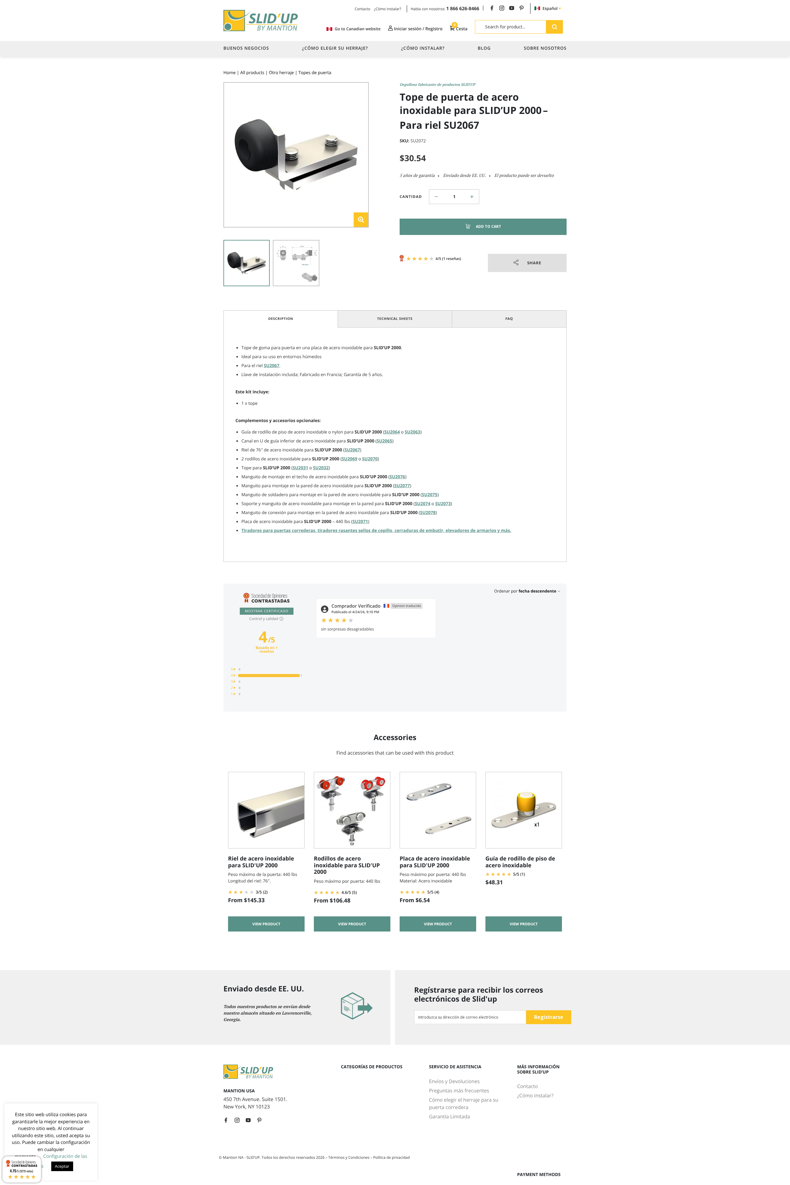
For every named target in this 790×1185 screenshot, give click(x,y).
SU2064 (392, 432)
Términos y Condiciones (349, 1157)
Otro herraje (281, 73)
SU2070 (369, 459)
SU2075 (429, 495)
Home (229, 73)
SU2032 (320, 468)
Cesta (461, 29)
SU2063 (412, 432)
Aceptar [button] (62, 1166)
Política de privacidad (391, 1157)
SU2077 (402, 486)
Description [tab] (280, 318)
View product (266, 924)
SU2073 (443, 504)
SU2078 (427, 513)
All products (252, 73)
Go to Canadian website (357, 29)
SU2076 (397, 477)
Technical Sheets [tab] (395, 318)
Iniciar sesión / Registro (418, 29)
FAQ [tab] (509, 318)
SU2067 (271, 366)
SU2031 (300, 468)
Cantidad (411, 196)
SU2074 (422, 504)
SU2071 (360, 522)
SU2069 (349, 459)
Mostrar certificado (266, 611)
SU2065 (384, 441)
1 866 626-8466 (462, 9)
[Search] (554, 27)
